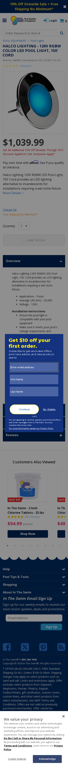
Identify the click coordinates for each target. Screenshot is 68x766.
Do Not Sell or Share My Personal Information (33, 738)
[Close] (63, 716)
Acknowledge (47, 759)
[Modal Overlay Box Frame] (34, 383)
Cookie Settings (17, 759)
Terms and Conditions (18, 745)
